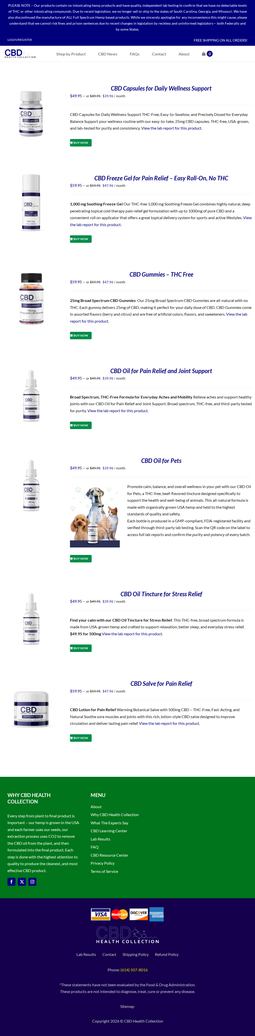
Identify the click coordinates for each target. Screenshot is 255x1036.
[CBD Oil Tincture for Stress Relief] (31, 593)
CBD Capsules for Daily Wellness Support (161, 88)
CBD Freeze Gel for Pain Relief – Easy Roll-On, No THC (161, 178)
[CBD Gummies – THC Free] (31, 273)
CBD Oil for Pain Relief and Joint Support (161, 370)
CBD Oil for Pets (161, 460)
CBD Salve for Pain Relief (161, 683)
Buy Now (80, 143)
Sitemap (127, 1006)
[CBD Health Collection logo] (20, 49)
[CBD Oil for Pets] (31, 460)
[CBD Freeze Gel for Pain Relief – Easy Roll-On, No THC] (31, 177)
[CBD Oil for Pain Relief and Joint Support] (31, 370)
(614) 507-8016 (134, 969)
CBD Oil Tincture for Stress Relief (161, 593)
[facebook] (11, 882)
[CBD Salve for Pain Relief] (31, 683)
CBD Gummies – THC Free (161, 274)
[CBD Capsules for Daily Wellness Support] (31, 87)
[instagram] (32, 882)
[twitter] (22, 882)
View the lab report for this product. (172, 128)
